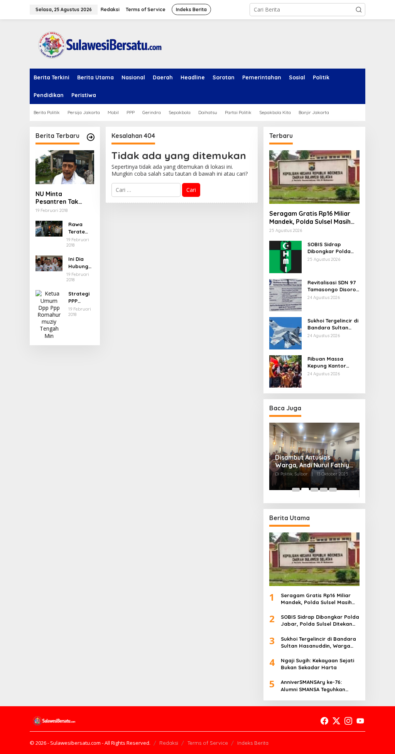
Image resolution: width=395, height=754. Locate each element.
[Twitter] (336, 721)
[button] (358, 9)
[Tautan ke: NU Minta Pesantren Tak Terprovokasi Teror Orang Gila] (64, 167)
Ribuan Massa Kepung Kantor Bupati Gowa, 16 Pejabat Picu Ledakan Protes (328, 362)
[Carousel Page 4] (323, 490)
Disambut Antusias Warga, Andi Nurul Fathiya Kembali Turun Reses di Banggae (314, 461)
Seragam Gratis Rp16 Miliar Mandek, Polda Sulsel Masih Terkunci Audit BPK (310, 218)
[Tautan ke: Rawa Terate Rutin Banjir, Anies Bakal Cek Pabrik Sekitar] (48, 228)
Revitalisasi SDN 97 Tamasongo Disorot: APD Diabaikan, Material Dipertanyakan (333, 286)
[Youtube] (360, 721)
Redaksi (168, 743)
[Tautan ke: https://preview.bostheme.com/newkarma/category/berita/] (90, 137)
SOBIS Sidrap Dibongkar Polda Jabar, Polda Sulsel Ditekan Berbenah (332, 248)
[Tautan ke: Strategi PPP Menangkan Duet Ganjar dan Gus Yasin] (48, 314)
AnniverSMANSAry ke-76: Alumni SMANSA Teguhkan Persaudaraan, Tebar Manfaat (320, 685)
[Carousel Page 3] (314, 490)
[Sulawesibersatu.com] (97, 43)
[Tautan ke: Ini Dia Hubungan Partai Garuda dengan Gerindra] (48, 262)
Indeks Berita (252, 743)
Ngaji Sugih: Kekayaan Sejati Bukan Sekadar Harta (317, 663)
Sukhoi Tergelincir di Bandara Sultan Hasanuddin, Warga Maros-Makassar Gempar (333, 324)
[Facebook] (324, 721)
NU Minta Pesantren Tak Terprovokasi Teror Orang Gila (64, 198)
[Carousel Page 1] (296, 490)
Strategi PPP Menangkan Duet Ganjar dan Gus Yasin (79, 297)
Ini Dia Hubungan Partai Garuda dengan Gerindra (80, 262)
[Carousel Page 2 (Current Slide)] (305, 490)
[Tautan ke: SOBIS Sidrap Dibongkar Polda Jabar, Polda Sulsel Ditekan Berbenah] (285, 256)
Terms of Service (207, 743)
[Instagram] (348, 721)
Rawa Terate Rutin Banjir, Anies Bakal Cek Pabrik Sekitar (81, 228)
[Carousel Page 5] (333, 490)
